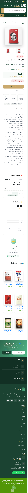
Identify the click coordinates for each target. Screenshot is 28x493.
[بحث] (2, 10)
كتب (24, 423)
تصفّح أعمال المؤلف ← (13, 256)
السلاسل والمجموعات (9, 15)
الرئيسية (22, 22)
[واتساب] (8, 400)
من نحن (17, 15)
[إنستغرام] (19, 400)
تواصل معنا (22, 449)
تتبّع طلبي (23, 438)
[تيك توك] (15, 400)
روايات (23, 416)
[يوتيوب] (11, 400)
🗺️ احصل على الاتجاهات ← (15, 459)
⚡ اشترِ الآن (13, 86)
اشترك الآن (6, 352)
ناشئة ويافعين (22, 426)
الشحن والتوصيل (21, 445)
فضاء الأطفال (22, 419)
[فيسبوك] (23, 400)
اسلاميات (23, 412)
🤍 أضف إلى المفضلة (13, 91)
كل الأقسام (23, 15)
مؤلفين (23, 409)
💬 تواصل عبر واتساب (19, 472)
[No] (12, 490)
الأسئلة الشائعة (22, 434)
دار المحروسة (16, 22)
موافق (13, 487)
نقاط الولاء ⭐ (22, 441)
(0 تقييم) (13, 69)
